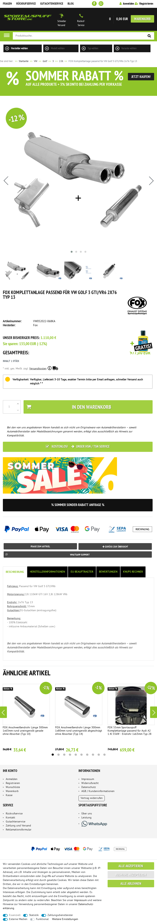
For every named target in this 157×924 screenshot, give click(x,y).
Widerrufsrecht (90, 783)
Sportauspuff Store (28, 19)
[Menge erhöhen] (17, 403)
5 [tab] (76, 755)
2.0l (61, 61)
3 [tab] (64, 755)
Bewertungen (108, 572)
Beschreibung (15, 572)
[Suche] (149, 36)
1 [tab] (53, 755)
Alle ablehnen (130, 884)
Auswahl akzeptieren (130, 875)
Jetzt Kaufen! (141, 77)
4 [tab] (70, 755)
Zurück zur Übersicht (116, 546)
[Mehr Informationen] (78, 849)
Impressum (87, 779)
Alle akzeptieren (131, 866)
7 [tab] (87, 755)
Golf (45, 61)
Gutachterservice (15, 822)
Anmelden (11, 779)
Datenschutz (88, 787)
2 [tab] (58, 755)
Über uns (86, 814)
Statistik (34, 915)
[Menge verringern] (17, 410)
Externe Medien (18, 919)
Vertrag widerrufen (92, 798)
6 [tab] (81, 755)
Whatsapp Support (80, 555)
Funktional (42, 919)
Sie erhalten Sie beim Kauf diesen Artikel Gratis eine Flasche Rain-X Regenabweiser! (141, 341)
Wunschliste (13, 787)
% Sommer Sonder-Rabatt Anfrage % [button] (77, 505)
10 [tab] (104, 755)
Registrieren (13, 783)
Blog (71, 4)
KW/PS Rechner (133, 572)
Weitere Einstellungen (65, 919)
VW (35, 61)
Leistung (86, 818)
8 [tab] (93, 755)
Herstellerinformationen (47, 572)
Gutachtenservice (51, 4)
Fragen (7, 4)
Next (153, 712)
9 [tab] (99, 755)
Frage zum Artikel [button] (40, 546)
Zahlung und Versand (18, 826)
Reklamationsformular (18, 830)
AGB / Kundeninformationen (97, 791)
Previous (3, 712)
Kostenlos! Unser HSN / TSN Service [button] (80, 447)
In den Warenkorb (91, 407)
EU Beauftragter (82, 572)
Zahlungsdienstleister (60, 915)
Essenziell (14, 915)
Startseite (21, 61)
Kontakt (10, 818)
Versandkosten (38, 369)
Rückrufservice (26, 4)
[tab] (15, 572)
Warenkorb (142, 19)
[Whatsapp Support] (101, 3)
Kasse (9, 795)
